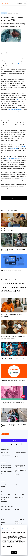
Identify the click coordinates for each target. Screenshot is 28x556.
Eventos (3, 486)
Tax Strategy (17, 509)
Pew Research (21, 65)
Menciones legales (5, 497)
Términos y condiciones (6, 494)
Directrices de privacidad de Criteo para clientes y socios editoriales (21, 470)
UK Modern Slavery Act (6, 509)
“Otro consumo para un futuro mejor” (13, 158)
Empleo (3, 519)
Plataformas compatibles (20, 497)
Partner (16, 456)
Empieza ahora (19, 3)
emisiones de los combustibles (14, 109)
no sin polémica (22, 178)
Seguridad (17, 474)
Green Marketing (14, 148)
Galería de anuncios (5, 455)
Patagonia (24, 146)
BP (17, 99)
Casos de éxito (4, 452)
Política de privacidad (6, 465)
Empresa (3, 522)
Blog (16, 484)
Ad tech (4, 13)
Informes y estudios (5, 484)
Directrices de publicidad (20, 494)
